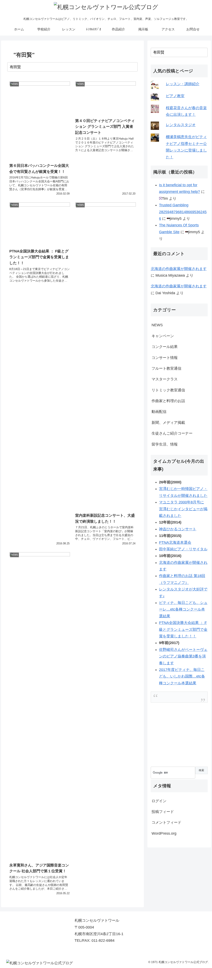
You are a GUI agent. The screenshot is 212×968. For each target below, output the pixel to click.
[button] (133, 67)
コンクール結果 (165, 347)
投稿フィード (163, 812)
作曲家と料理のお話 (168, 401)
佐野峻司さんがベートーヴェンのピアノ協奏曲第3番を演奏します (183, 656)
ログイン (159, 801)
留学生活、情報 (165, 444)
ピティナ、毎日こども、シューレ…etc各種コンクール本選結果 (183, 609)
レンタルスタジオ (181, 125)
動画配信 (159, 412)
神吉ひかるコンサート (177, 529)
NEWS (157, 325)
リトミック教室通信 (168, 390)
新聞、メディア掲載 (168, 423)
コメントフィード (166, 822)
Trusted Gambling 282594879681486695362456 (183, 212)
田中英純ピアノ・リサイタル (183, 549)
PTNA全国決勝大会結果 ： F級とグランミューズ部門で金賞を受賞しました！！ (183, 629)
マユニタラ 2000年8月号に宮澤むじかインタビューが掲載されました (183, 509)
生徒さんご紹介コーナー (172, 433)
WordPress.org (164, 833)
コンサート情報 (165, 358)
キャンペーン (163, 336)
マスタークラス (165, 379)
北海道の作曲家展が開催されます (179, 269)
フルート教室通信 (166, 368)
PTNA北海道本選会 (175, 542)
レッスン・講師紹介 (182, 84)
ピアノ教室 (175, 96)
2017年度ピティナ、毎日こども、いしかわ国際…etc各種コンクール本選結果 (182, 676)
